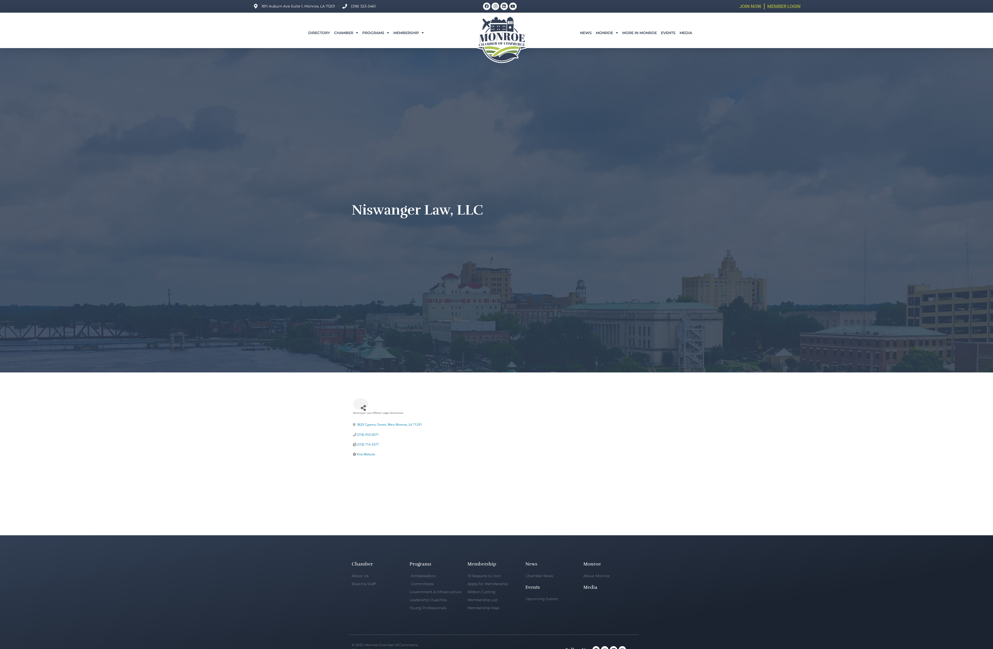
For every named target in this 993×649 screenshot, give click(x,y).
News (586, 32)
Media (686, 32)
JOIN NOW (750, 6)
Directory (319, 32)
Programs (373, 32)
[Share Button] (360, 404)
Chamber (343, 32)
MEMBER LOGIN (784, 6)
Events (668, 32)
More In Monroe (639, 32)
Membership (406, 32)
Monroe (604, 32)
